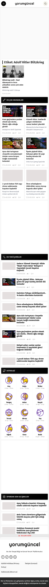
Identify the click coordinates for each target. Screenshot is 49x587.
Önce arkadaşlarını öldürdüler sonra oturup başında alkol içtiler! (36, 186)
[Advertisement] (24, 33)
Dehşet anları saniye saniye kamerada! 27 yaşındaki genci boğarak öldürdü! (29, 347)
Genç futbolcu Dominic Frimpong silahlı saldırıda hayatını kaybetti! (32, 504)
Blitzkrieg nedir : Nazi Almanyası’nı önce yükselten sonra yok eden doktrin (12, 83)
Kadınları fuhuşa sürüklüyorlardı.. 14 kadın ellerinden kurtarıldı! (31, 294)
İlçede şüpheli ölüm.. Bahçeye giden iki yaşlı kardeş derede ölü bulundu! (35, 155)
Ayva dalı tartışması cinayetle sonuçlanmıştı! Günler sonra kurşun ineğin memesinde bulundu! (12, 156)
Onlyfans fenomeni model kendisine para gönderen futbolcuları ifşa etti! (28, 530)
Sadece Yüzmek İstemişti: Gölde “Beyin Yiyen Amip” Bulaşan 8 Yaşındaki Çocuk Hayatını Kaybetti (31, 267)
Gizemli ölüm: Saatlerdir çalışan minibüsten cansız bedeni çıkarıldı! (36, 121)
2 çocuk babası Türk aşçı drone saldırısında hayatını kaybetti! (12, 186)
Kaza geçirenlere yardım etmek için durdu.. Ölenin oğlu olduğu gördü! (12, 123)
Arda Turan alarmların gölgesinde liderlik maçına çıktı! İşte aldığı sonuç (31, 516)
